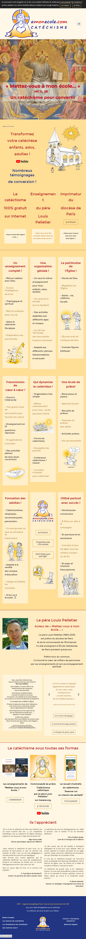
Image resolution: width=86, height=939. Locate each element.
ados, (44, 289)
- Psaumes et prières (67, 421)
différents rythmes (42, 351)
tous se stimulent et (14, 533)
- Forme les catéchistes (38, 439)
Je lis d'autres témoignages (64, 716)
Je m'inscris (71, 222)
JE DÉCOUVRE (43, 806)
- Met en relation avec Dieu (14, 279)
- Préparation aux (14, 335)
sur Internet (15, 216)
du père (43, 208)
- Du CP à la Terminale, (38, 331)
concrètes (10, 443)
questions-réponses (10, 431)
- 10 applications (13, 440)
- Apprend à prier (69, 403)
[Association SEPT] (36, 24)
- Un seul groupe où (15, 528)
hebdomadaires (40, 354)
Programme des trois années (43, 543)
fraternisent (11, 538)
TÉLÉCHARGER (70, 801)
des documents (40, 336)
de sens (9, 457)
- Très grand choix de (14, 408)
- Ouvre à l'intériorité (10, 398)
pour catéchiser (40, 476)
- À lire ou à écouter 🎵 (11, 596)
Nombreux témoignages (22, 172)
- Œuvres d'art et (69, 336)
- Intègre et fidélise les (15, 583)
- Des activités (40, 312)
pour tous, (37, 285)
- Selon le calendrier (10, 323)
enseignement (40, 282)
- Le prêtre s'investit (38, 471)
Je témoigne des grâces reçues (64, 732)
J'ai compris (65, 5)
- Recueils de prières (67, 412)
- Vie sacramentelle (70, 440)
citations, (65, 298)
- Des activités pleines (12, 452)
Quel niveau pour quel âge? (43, 555)
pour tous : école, (41, 410)
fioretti (64, 302)
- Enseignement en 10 (15, 425)
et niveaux (38, 323)
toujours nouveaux (42, 340)
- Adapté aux (39, 347)
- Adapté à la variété (11, 566)
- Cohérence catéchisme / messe (39, 460)
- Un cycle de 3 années (40, 300)
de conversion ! (22, 181)
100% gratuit (15, 208)
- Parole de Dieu (68, 278)
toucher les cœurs (14, 417)
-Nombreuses (68, 510)
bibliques (65, 351)
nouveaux (10, 588)
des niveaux (11, 571)
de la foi (9, 294)
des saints (65, 426)
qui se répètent (40, 305)
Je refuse (77, 5)
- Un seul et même (42, 278)
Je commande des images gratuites (64, 724)
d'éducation (11, 574)
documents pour (14, 413)
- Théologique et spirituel (13, 302)
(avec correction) (12, 458)
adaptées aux (39, 316)
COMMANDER (15, 800)
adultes (36, 292)
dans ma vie (11, 315)
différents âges (40, 319)
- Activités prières (69, 433)
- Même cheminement (39, 405)
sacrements (11, 339)
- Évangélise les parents (40, 449)
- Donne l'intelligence (11, 289)
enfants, (36, 289)
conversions (66, 514)
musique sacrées (69, 340)
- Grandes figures (69, 347)
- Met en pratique (14, 311)
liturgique (10, 328)
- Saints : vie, (67, 295)
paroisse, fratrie (40, 413)
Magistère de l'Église (68, 287)
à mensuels (38, 358)
